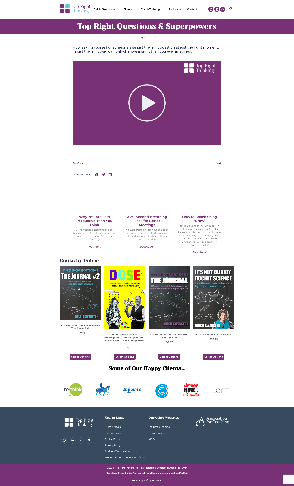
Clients (127, 9)
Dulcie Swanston (104, 9)
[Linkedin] (216, 9)
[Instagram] (210, 9)
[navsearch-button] (231, 9)
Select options (80, 356)
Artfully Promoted (153, 480)
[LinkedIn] (73, 440)
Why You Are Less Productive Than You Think (94, 221)
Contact (192, 9)
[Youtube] (222, 9)
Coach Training (150, 9)
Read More (94, 247)
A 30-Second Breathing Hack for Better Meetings (147, 221)
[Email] (89, 440)
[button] (97, 174)
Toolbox (173, 9)
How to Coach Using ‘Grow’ (199, 219)
